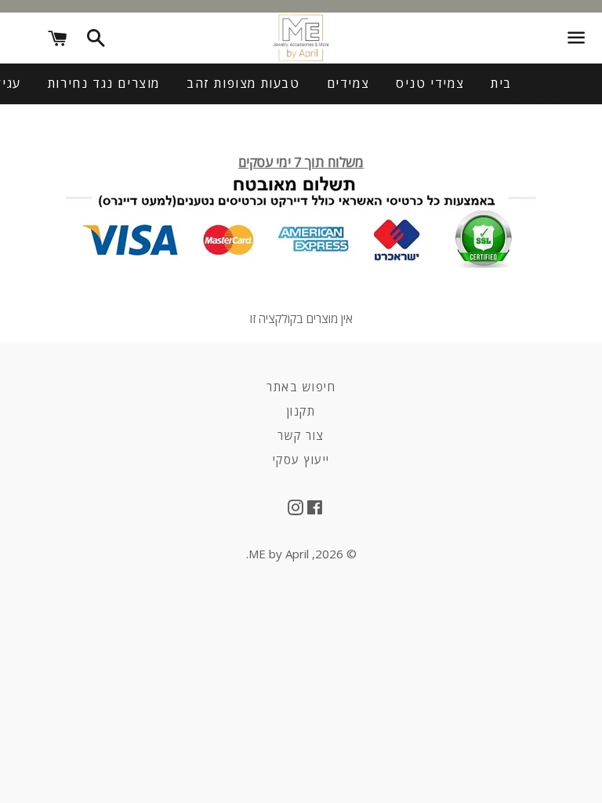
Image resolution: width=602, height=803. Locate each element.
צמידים (348, 83)
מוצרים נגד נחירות (104, 83)
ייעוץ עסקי (301, 459)
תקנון (301, 411)
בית (501, 83)
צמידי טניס (430, 83)
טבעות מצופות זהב (243, 83)
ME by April (278, 553)
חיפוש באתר (301, 386)
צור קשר (301, 435)
